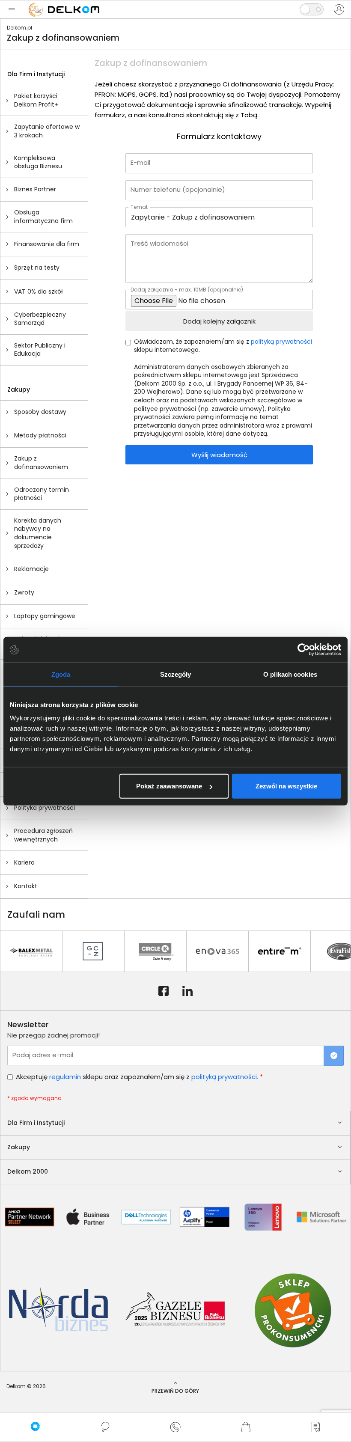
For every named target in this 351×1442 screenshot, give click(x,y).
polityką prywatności (281, 342)
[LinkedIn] (187, 991)
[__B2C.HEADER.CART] (246, 1427)
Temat (139, 206)
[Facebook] (164, 991)
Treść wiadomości (159, 243)
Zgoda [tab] (61, 674)
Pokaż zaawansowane (169, 786)
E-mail (140, 162)
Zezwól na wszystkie (286, 786)
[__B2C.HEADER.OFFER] (316, 1427)
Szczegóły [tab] (175, 674)
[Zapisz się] (334, 1056)
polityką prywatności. (224, 1076)
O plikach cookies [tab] (290, 674)
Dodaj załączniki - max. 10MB (187, 289)
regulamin (65, 1076)
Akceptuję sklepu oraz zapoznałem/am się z (139, 1076)
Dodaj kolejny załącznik (219, 321)
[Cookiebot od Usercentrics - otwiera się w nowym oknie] (303, 649)
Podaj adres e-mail (42, 1054)
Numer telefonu (178, 189)
